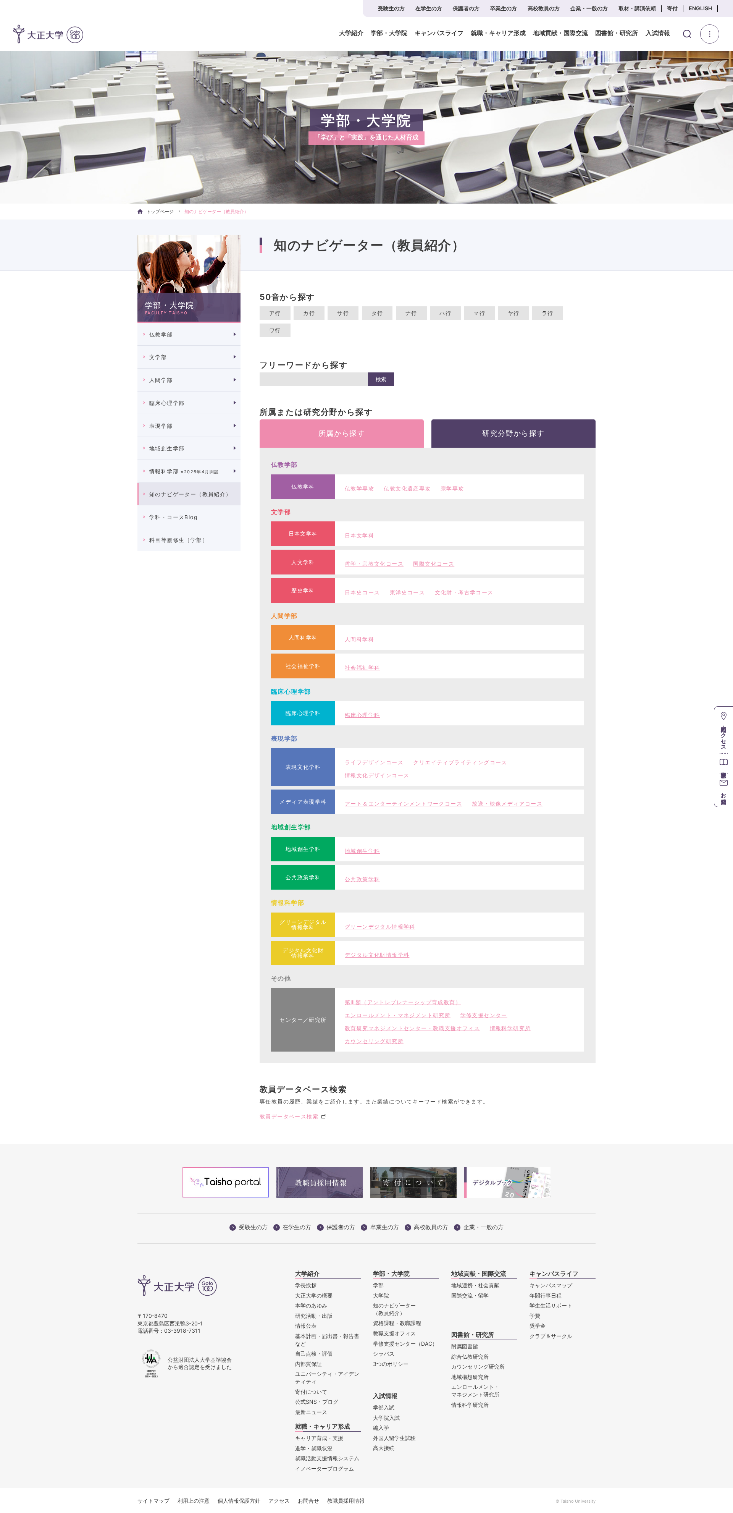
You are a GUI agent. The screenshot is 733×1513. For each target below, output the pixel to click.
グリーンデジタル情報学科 (380, 926)
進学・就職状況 (314, 1448)
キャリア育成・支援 (319, 1438)
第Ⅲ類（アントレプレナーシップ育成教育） (403, 1002)
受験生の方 (391, 8)
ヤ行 (514, 313)
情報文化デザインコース (377, 775)
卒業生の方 (503, 8)
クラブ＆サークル (551, 1336)
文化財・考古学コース (464, 592)
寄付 (672, 8)
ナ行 (411, 313)
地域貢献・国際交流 (560, 33)
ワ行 (275, 330)
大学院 (381, 1295)
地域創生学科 (362, 851)
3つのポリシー (390, 1364)
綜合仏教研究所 (470, 1356)
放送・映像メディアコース (507, 803)
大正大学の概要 (314, 1295)
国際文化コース (433, 563)
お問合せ (308, 1500)
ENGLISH (700, 8)
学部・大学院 (389, 33)
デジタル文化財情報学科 (377, 954)
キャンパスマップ (551, 1285)
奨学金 (538, 1325)
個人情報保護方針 (239, 1500)
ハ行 (445, 313)
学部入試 (383, 1407)
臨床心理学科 (362, 715)
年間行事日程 (546, 1295)
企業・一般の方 (589, 8)
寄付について (311, 1391)
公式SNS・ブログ (316, 1401)
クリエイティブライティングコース (460, 762)
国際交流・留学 (470, 1295)
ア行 (275, 313)
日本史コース (362, 592)
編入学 (381, 1427)
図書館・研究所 (616, 33)
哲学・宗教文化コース (374, 563)
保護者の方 (466, 8)
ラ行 (548, 313)
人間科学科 (359, 639)
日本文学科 (359, 535)
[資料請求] (723, 763)
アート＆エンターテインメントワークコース (403, 803)
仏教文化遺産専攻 (407, 488)
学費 (535, 1315)
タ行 (377, 313)
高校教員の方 (544, 8)
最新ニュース (311, 1412)
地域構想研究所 (470, 1377)
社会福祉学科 (362, 667)
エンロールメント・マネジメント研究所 (397, 1015)
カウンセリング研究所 (374, 1041)
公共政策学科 (362, 879)
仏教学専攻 (359, 488)
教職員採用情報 (346, 1500)
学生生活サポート (551, 1305)
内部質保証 (308, 1364)
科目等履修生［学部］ (178, 540)
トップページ (160, 211)
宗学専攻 (452, 488)
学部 (378, 1285)
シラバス (383, 1353)
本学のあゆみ (311, 1305)
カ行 (309, 313)
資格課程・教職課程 (397, 1323)
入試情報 (658, 33)
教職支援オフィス (394, 1333)
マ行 (479, 313)
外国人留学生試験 (394, 1438)
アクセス (279, 1500)
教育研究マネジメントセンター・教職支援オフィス (412, 1028)
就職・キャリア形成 (498, 33)
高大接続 (383, 1448)
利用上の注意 (194, 1500)
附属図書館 (464, 1346)
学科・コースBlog (173, 517)
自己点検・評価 (314, 1353)
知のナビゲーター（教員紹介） (190, 494)
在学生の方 (428, 8)
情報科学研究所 (510, 1028)
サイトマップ (153, 1500)
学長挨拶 (305, 1285)
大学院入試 (386, 1417)
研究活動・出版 (314, 1315)
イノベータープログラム (324, 1468)
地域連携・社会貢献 (475, 1285)
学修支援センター (483, 1015)
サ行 (343, 313)
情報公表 (305, 1325)
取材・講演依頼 (637, 8)
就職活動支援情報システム (327, 1458)
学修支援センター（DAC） (405, 1343)
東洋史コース (407, 592)
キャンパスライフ (439, 33)
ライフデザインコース (374, 762)
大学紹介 (351, 33)
